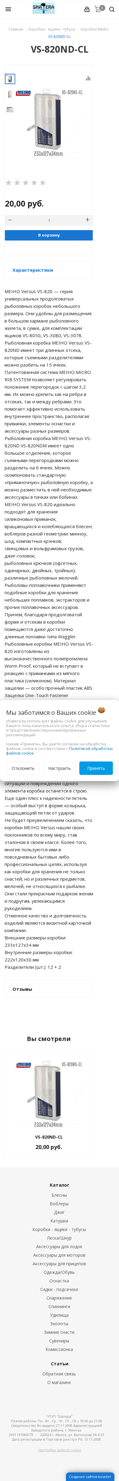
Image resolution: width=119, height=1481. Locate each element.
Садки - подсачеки (59, 1289)
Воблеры (59, 1204)
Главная (16, 29)
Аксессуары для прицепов (59, 1263)
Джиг (59, 1212)
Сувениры (59, 1341)
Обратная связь (59, 1374)
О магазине (59, 1382)
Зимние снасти (59, 1332)
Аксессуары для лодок (59, 1246)
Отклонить (23, 768)
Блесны (59, 1195)
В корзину (49, 235)
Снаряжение (59, 1298)
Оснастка (59, 1281)
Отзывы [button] (22, 989)
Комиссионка (59, 1349)
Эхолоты (59, 1323)
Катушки (59, 1221)
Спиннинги (59, 1306)
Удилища (59, 1315)
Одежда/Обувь (59, 1272)
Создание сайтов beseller (90, 1476)
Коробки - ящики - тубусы (59, 1229)
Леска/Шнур (59, 1238)
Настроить (59, 768)
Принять (96, 768)
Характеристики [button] (33, 270)
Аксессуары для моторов (59, 1255)
